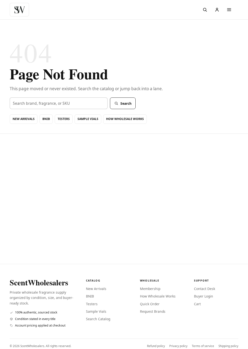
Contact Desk (204, 288)
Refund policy (156, 346)
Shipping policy (228, 346)
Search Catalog (98, 319)
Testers (64, 119)
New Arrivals (24, 119)
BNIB (46, 119)
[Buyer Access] (217, 10)
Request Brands (152, 311)
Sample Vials (88, 119)
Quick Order (150, 304)
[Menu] (229, 10)
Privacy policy (178, 346)
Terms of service (203, 346)
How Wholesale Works (125, 119)
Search (126, 103)
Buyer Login (203, 296)
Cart (197, 304)
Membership (150, 288)
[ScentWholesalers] (20, 9)
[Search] (205, 10)
